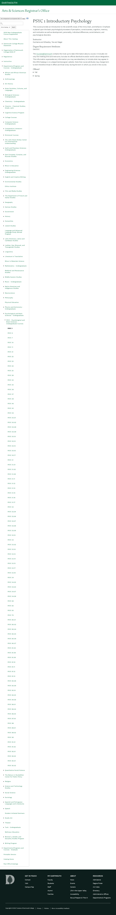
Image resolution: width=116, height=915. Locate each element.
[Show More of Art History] (4, 84)
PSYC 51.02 (12, 469)
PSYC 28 (11, 375)
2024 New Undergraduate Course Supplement (13, 33)
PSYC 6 (10, 333)
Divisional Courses (12, 135)
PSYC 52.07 (12, 521)
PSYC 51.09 (12, 474)
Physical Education (12, 302)
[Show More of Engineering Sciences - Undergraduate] (4, 170)
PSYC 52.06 (12, 516)
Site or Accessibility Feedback (60, 908)
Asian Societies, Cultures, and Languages (16, 89)
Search (13, 27)
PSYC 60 (11, 601)
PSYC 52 (11, 507)
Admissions (97, 880)
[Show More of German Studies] (4, 207)
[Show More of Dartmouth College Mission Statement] (2, 44)
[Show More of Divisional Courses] (4, 135)
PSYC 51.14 (11, 493)
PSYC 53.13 (12, 554)
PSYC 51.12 (11, 483)
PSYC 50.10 (12, 436)
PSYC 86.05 (12, 714)
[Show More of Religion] (4, 781)
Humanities (9, 221)
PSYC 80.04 (12, 629)
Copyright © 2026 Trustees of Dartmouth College (19, 908)
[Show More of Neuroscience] (4, 293)
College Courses (11, 117)
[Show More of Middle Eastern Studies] (4, 277)
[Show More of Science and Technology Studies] (4, 786)
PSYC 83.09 (12, 686)
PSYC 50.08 (12, 427)
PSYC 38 (11, 399)
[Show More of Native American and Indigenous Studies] (4, 286)
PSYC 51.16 (11, 498)
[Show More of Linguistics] (4, 252)
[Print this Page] (27, 18)
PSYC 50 (11, 413)
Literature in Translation (14, 256)
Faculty (50, 880)
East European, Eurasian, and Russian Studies (15, 155)
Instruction (8, 61)
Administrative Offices (100, 894)
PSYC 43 (11, 408)
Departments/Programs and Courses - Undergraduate (14, 67)
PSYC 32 (11, 380)
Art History (9, 84)
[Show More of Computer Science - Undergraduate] (4, 122)
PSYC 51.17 (11, 502)
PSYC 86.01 (12, 704)
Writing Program (11, 843)
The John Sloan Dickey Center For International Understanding (16, 141)
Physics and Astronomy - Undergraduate (14, 308)
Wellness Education (12, 832)
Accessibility (74, 894)
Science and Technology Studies (13, 787)
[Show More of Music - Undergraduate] (4, 282)
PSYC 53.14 (12, 559)
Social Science (10, 793)
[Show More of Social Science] (4, 793)
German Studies (10, 207)
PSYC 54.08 (12, 596)
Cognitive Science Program (14, 113)
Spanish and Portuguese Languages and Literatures (14, 803)
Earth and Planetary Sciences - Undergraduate (16, 149)
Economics (9, 161)
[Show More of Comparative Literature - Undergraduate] (4, 129)
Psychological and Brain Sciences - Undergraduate (14, 314)
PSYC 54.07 (12, 592)
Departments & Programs (101, 898)
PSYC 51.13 (11, 488)
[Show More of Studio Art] (4, 818)
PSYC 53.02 (12, 545)
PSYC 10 (11, 342)
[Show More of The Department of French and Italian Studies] (4, 196)
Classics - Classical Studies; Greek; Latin (15, 107)
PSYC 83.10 (12, 690)
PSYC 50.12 (12, 441)
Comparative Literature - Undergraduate (14, 129)
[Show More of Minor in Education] (4, 166)
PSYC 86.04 (12, 709)
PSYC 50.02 (12, 422)
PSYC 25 (11, 371)
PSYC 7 (10, 338)
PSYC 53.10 (12, 549)
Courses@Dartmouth (44, 54)
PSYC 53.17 (11, 568)
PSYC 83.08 (12, 681)
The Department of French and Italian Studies (16, 197)
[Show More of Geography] (4, 202)
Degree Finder (98, 883)
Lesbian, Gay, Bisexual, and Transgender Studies (15, 246)
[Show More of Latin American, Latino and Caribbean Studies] (4, 239)
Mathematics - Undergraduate (16, 266)
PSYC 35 (11, 385)
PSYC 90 (11, 737)
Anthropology (10, 79)
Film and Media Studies (13, 191)
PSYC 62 (11, 606)
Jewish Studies (10, 226)
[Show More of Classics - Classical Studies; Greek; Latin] (4, 106)
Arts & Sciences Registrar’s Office (25, 10)
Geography (9, 202)
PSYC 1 (10, 328)
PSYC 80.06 (12, 639)
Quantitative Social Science (15, 770)
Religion (8, 781)
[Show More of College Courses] (4, 117)
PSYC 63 (11, 610)
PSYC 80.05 (12, 634)
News (72, 880)
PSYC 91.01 (11, 742)
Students (51, 883)
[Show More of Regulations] (2, 57)
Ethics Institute (10, 186)
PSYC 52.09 (12, 531)
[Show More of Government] (4, 212)
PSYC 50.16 (12, 451)
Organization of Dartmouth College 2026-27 (13, 51)
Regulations (8, 57)
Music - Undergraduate (13, 282)
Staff (49, 887)
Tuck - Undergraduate (13, 827)
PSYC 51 (10, 460)
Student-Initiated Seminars (15, 813)
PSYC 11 (10, 347)
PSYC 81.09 (12, 657)
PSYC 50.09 (12, 432)
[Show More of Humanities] (4, 221)
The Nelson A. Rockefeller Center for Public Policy (14, 776)
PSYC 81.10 (11, 662)
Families (50, 894)
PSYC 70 (11, 615)
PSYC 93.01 (12, 761)
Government (9, 212)
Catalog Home (9, 859)
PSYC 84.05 (12, 695)
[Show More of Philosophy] (4, 298)
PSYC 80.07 (12, 643)
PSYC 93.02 (12, 766)
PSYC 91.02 (12, 747)
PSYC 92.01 (12, 751)
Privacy (39, 908)
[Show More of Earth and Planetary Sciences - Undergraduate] (4, 148)
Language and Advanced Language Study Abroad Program (13, 232)
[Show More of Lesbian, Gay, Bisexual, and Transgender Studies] (4, 245)
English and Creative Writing (15, 177)
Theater (8, 823)
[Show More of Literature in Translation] (4, 256)
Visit (26, 883)
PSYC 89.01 (12, 728)
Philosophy (9, 298)
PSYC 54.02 (12, 582)
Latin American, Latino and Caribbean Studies (15, 240)
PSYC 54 (11, 577)
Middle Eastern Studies (13, 277)
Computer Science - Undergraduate (12, 123)
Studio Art (8, 818)
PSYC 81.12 (11, 671)
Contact (27, 880)
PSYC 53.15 (12, 563)
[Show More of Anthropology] (4, 79)
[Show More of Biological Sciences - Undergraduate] (4, 95)
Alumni (50, 891)
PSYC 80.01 (12, 620)
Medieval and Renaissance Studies (14, 271)
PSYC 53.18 (12, 573)
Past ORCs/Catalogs (11, 864)
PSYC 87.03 (12, 719)
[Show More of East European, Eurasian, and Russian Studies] (4, 155)
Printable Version (10, 854)
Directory (96, 891)
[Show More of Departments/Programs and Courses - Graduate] (2, 848)
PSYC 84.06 (12, 700)
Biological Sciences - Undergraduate (12, 96)
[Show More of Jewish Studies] (4, 226)
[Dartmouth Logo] (9, 3)
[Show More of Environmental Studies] (4, 182)
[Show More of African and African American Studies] (4, 73)
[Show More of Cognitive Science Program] (4, 113)
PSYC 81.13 (11, 676)
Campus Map (29, 887)
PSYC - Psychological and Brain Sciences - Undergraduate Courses (15, 322)
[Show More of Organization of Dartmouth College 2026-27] (2, 50)
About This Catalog (11, 39)
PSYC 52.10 (12, 535)
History (7, 216)
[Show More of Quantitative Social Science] (4, 770)
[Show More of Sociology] (4, 797)
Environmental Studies (13, 182)
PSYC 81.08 (12, 653)
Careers (72, 887)
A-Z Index (96, 887)
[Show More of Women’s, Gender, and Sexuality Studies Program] (4, 837)
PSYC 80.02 (12, 624)
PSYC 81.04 (12, 648)
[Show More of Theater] (4, 823)
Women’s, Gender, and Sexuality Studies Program (14, 838)
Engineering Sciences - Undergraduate (13, 171)
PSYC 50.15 (12, 446)
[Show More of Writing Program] (4, 843)
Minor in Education (12, 166)
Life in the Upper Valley (78, 891)
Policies (46, 908)
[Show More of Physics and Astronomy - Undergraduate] (4, 307)
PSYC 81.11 (11, 667)
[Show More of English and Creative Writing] (4, 177)
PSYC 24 (11, 366)
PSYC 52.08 (12, 526)
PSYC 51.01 (11, 465)
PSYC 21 (10, 352)
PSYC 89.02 (12, 733)
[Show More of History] (4, 216)
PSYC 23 (11, 361)
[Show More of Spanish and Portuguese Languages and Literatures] (4, 802)
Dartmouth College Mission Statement (13, 44)
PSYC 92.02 (12, 756)
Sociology (8, 797)
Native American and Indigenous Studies (12, 287)
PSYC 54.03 (12, 587)
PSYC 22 (11, 357)
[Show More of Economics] (4, 161)
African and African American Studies (15, 73)
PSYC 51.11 (11, 479)
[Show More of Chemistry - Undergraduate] (4, 101)
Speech (7, 809)
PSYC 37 (11, 394)
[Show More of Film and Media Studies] (4, 191)
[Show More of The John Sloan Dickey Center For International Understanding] (4, 140)
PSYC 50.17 (12, 455)
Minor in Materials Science (14, 261)
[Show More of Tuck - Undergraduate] (4, 827)
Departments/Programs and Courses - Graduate (14, 849)
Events (72, 883)
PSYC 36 (11, 389)
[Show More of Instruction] (2, 61)
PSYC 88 (11, 723)
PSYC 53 (11, 540)
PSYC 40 (11, 404)
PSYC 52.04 (12, 512)
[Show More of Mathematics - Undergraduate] (4, 266)
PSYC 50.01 (12, 418)
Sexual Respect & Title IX (79, 898)
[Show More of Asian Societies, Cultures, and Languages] (4, 88)
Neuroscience (10, 293)
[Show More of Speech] (4, 809)
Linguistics (9, 252)
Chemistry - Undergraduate (15, 101)
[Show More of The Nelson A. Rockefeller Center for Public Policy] (4, 775)
